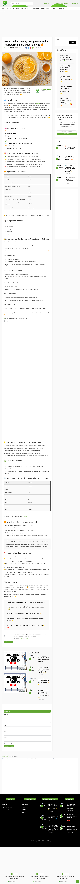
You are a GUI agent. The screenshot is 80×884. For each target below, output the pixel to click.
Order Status (25, 804)
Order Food (16, 8)
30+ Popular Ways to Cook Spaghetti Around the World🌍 (53, 818)
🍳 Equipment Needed (10, 133)
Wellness (61, 8)
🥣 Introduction (9, 126)
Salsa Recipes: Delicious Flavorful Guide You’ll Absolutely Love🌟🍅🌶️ (66, 102)
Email (5, 731)
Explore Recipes (34, 8)
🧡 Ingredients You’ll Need (12, 131)
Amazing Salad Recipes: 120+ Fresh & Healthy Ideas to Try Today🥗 (26, 602)
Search (58, 39)
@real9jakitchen (24, 638)
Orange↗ (26, 517)
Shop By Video (24, 8)
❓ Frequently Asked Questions (13, 148)
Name (5, 725)
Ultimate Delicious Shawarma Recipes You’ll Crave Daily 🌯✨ (25, 614)
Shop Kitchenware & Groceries (48, 8)
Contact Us (5, 811)
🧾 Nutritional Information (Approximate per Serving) (18, 143)
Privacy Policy (6, 809)
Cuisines (9, 8)
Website (5, 737)
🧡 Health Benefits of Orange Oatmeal (14, 146)
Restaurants (25, 806)
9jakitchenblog (10, 47)
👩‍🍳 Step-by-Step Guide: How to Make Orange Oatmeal (18, 136)
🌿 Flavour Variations (10, 141)
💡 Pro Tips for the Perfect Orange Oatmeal (16, 138)
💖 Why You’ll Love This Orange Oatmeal (15, 128)
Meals (3, 8)
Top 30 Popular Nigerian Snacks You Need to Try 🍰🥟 (70, 158)
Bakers (24, 812)
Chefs (23, 807)
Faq (3, 806)
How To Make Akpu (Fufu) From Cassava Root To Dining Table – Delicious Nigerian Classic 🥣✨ (53, 828)
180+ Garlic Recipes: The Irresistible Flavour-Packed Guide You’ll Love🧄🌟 (43, 694)
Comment (6, 714)
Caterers (24, 809)
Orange (38, 103)
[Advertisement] (40, 23)
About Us (4, 804)
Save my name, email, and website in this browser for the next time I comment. (22, 743)
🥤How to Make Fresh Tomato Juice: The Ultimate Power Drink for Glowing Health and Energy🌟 (70, 168)
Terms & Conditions (7, 807)
